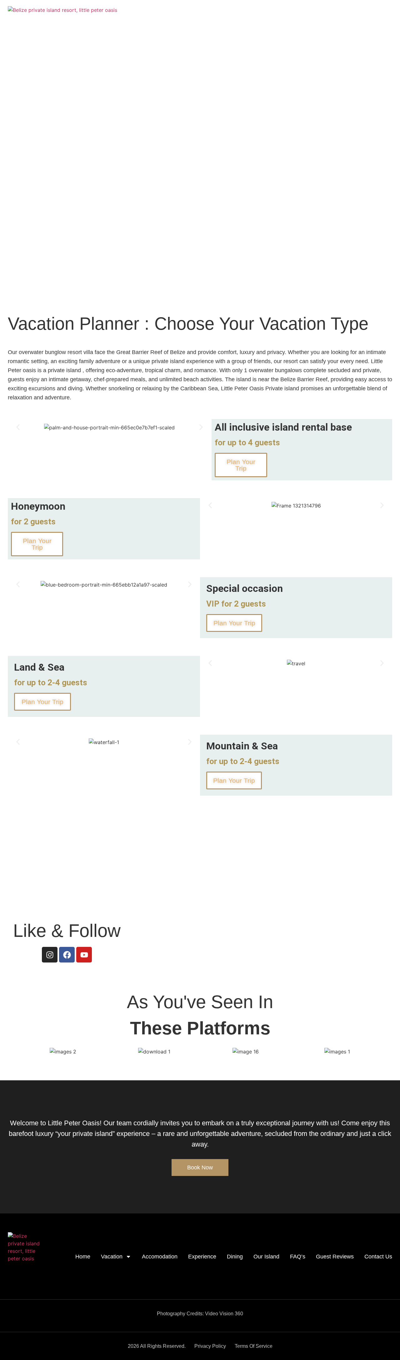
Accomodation (177, 85)
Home (106, 85)
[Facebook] (67, 954)
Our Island (276, 85)
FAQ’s (305, 85)
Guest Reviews (340, 85)
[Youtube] (84, 954)
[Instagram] (50, 954)
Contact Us (380, 85)
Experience (216, 85)
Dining (247, 85)
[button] (18, 427)
